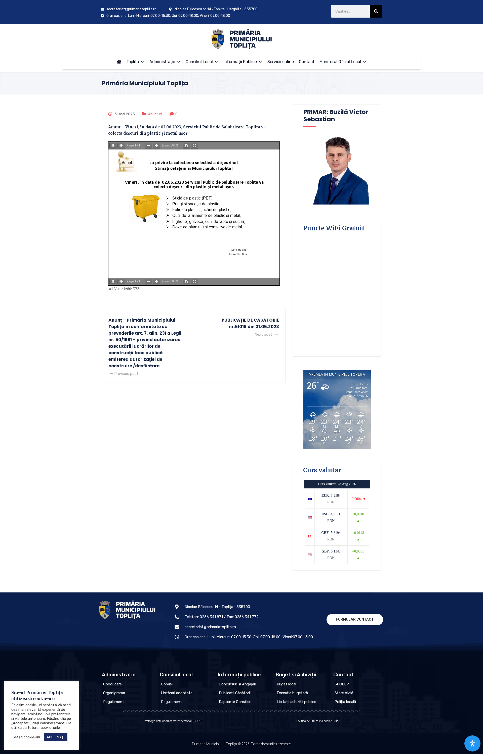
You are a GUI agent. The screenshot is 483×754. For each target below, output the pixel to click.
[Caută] (376, 11)
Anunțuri (155, 114)
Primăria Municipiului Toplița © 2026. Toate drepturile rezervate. (241, 744)
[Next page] (121, 145)
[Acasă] (119, 61)
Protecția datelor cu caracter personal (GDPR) (173, 721)
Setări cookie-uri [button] (26, 737)
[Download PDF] (186, 145)
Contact (306, 61)
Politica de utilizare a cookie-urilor (317, 721)
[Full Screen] (194, 145)
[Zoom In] (156, 145)
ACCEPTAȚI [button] (55, 737)
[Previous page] (113, 145)
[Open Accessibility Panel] (472, 743)
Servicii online (280, 61)
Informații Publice (240, 61)
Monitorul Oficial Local (340, 61)
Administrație (162, 61)
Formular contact (355, 619)
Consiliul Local (199, 61)
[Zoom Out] (148, 145)
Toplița (133, 61)
